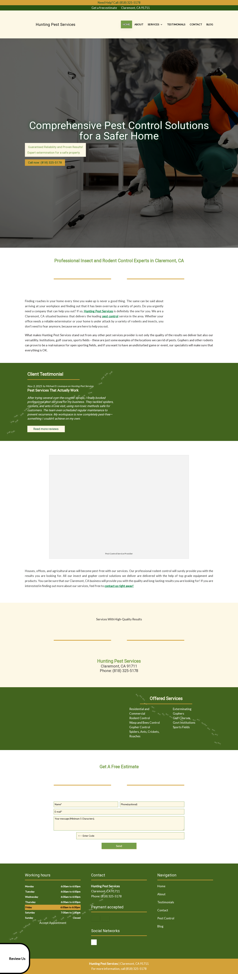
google (94, 942)
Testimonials (176, 24)
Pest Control (165, 918)
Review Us (17, 958)
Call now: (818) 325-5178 (45, 162)
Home (126, 24)
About (139, 24)
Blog (209, 24)
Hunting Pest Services (98, 311)
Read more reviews (46, 429)
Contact (196, 24)
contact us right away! (119, 586)
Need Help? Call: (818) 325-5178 (119, 2)
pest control (110, 316)
